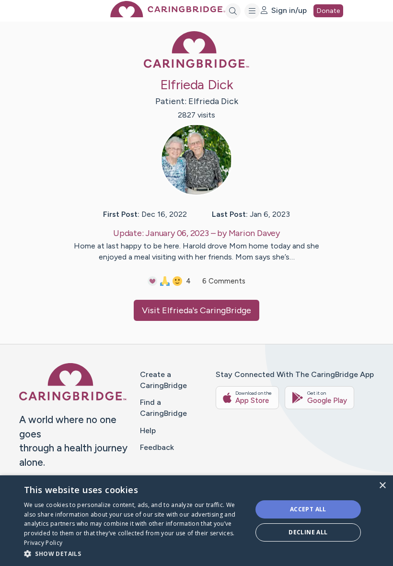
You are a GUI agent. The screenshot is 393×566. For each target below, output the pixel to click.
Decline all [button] (308, 532)
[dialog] (196, 520)
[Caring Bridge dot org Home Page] (167, 14)
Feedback (157, 447)
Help (148, 430)
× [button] (382, 485)
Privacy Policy (43, 543)
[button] (134, 553)
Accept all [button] (308, 509)
